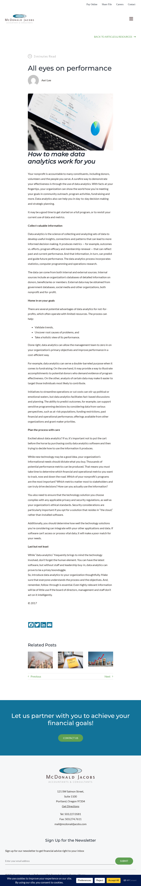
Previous (36, 676)
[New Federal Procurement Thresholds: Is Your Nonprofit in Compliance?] (100, 653)
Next (107, 676)
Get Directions (70, 806)
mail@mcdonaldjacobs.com (70, 824)
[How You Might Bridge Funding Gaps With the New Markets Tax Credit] (70, 653)
